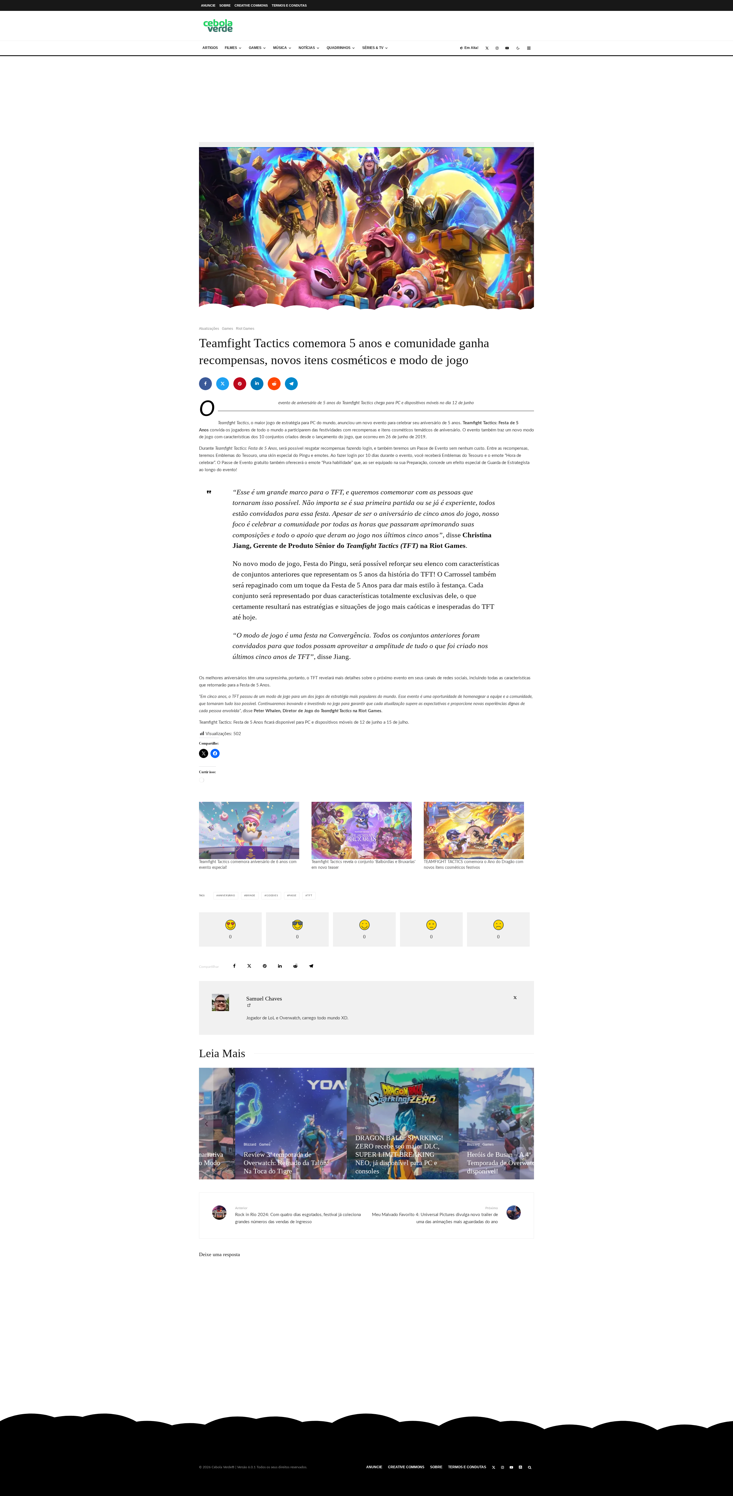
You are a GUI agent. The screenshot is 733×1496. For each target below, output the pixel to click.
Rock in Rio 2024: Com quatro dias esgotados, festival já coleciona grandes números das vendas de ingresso (298, 1215)
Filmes (231, 48)
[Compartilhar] (205, 383)
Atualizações (209, 329)
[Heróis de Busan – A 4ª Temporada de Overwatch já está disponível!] (478, 1123)
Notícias (307, 48)
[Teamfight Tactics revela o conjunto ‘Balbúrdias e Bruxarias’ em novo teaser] (365, 830)
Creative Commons (251, 5)
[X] (487, 48)
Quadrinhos (338, 48)
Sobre (224, 5)
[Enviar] (274, 383)
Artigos (210, 48)
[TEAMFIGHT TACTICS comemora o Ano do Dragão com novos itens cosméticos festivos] (477, 830)
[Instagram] (497, 48)
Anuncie (208, 5)
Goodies (272, 896)
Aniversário (226, 896)
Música (280, 48)
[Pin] (239, 383)
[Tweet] (222, 383)
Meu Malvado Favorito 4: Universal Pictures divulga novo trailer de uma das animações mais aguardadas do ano (435, 1215)
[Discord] (520, 1467)
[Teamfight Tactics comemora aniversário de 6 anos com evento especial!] (252, 830)
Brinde (250, 896)
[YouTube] (507, 48)
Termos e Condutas (289, 5)
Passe (292, 896)
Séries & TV (372, 48)
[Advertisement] (366, 99)
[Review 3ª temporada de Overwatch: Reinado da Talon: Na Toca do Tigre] (255, 1123)
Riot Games (245, 329)
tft (309, 896)
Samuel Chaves (264, 998)
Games (255, 48)
